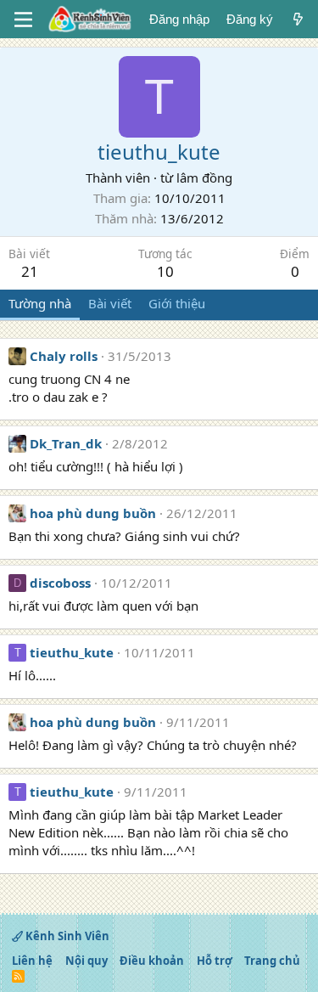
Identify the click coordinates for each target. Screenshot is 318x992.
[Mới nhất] (298, 19)
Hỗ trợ (214, 960)
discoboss (60, 582)
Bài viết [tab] (109, 303)
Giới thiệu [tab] (176, 303)
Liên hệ (32, 960)
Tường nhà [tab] (39, 303)
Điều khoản (152, 960)
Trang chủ (272, 960)
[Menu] (23, 20)
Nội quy (86, 960)
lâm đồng (204, 177)
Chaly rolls (64, 355)
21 (29, 271)
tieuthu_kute (72, 652)
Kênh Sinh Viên (66, 936)
